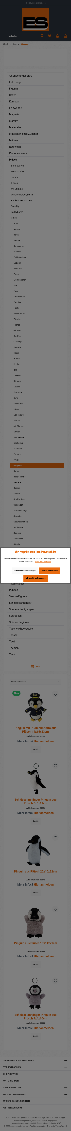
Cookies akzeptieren (49, 571)
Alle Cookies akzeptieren (36, 578)
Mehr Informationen (43, 562)
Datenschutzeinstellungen (25, 571)
